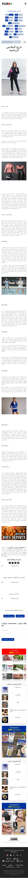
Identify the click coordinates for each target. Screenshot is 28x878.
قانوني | (4, 865)
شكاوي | (10, 865)
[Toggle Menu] (25, 4)
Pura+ (16, 547)
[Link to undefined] (7, 855)
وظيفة (17, 858)
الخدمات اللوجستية (9, 861)
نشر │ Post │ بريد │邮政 (8, 639)
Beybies (11, 547)
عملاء (9, 858)
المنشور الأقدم (20, 616)
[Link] (14, 664)
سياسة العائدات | (10, 867)
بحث (24, 42)
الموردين (21, 861)
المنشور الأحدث (9, 616)
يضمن (18, 867)
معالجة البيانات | (19, 865)
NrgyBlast (22, 547)
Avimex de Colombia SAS (15, 549)
